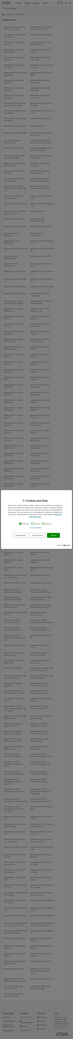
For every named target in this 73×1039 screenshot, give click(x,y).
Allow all (53, 535)
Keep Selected (20, 535)
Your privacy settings (35, 527)
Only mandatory (37, 535)
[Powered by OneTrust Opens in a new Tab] (64, 546)
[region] (36, 519)
